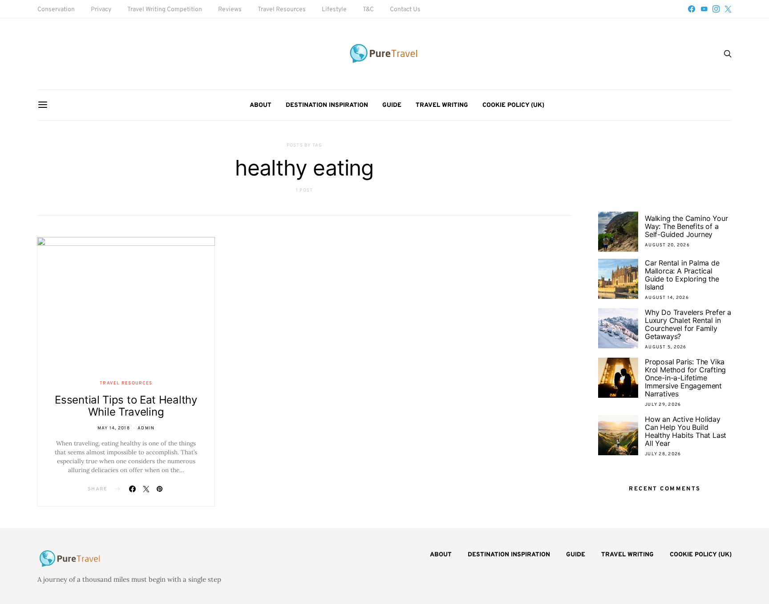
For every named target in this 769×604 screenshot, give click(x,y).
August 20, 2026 (667, 245)
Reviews (230, 9)
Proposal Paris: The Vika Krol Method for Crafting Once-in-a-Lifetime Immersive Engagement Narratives (685, 377)
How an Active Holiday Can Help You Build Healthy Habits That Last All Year (685, 431)
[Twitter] (728, 8)
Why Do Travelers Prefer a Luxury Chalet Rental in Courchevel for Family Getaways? (688, 324)
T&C (368, 9)
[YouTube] (704, 8)
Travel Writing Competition (164, 9)
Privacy (101, 9)
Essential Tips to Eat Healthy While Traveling (126, 405)
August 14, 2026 (667, 298)
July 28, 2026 (663, 454)
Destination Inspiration (327, 105)
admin (146, 428)
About (260, 105)
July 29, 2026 (663, 405)
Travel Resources (282, 9)
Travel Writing (442, 105)
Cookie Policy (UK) (513, 105)
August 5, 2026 (666, 347)
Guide (391, 105)
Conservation (56, 9)
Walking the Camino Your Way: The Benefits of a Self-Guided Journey (686, 226)
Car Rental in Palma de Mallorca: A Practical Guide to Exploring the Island (682, 274)
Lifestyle (334, 9)
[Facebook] (691, 8)
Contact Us (405, 9)
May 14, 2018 (113, 428)
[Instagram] (716, 8)
